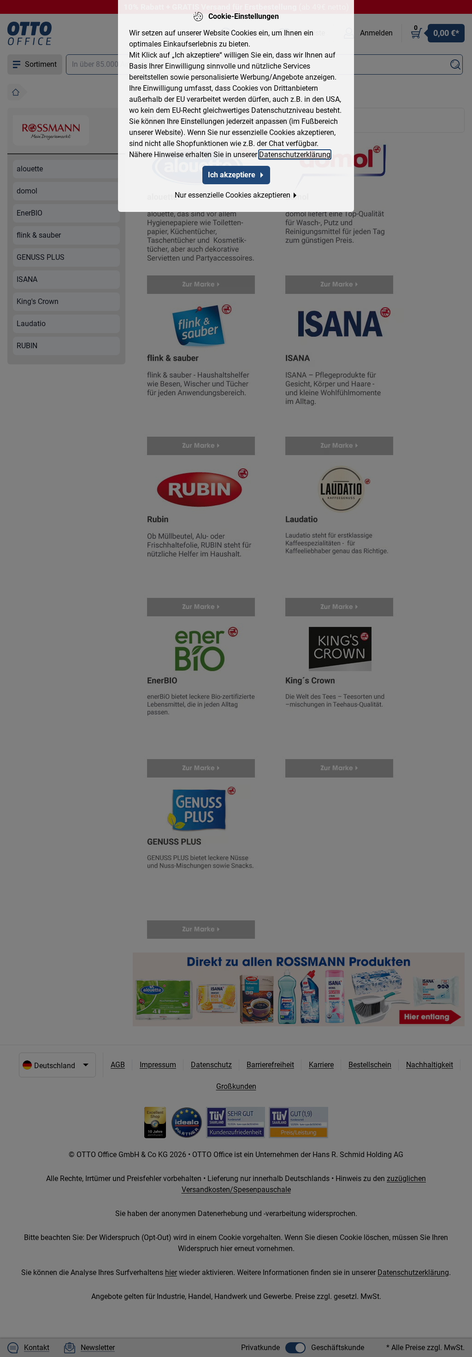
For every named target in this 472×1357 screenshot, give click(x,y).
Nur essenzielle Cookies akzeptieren (232, 195)
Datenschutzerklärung (294, 154)
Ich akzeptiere (231, 174)
